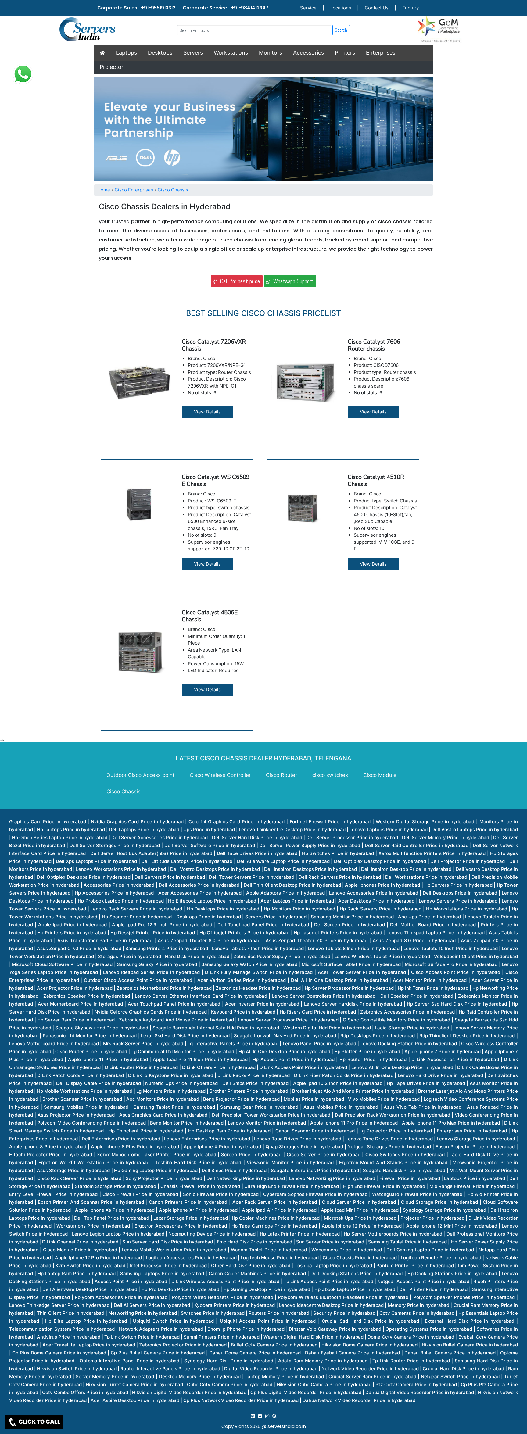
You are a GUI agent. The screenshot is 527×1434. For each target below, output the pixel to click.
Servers (193, 52)
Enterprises (380, 52)
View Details (207, 412)
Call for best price (238, 281)
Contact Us (377, 8)
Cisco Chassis (173, 190)
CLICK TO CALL (38, 1421)
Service (308, 8)
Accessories (308, 52)
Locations (340, 8)
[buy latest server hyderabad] (274, 1416)
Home (103, 190)
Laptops (126, 52)
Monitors (270, 52)
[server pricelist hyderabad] (267, 1416)
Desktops (160, 52)
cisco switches (330, 775)
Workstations (231, 52)
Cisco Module (379, 775)
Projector (112, 67)
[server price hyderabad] (260, 1416)
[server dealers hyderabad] (253, 1416)
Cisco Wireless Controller (220, 775)
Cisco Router (281, 775)
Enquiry (410, 8)
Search (341, 30)
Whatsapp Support (292, 281)
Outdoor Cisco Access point (140, 775)
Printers (345, 52)
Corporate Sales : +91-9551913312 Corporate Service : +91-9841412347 (182, 8)
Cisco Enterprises (134, 190)
